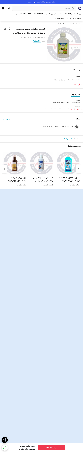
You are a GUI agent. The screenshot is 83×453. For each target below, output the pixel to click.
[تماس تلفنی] (5, 440)
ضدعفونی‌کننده (62, 24)
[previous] (78, 169)
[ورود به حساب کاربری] (9, 8)
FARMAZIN (37, 41)
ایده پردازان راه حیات (75, 24)
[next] (4, 169)
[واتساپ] (5, 448)
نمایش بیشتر (78, 85)
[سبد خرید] (3, 8)
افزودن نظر (6, 119)
